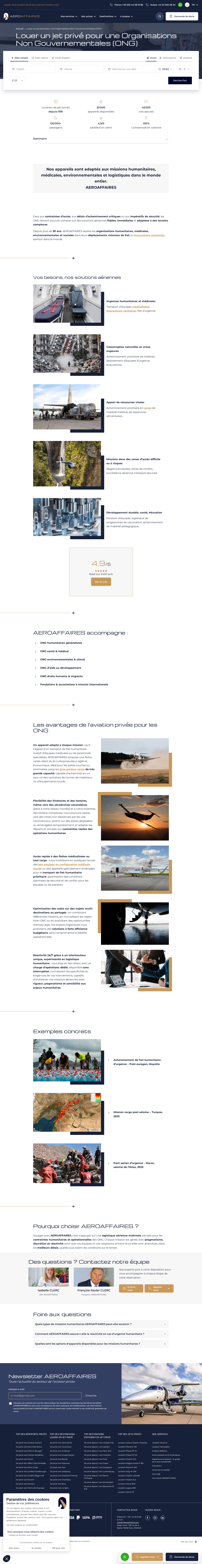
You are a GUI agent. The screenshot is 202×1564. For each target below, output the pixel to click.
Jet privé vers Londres (59, 1488)
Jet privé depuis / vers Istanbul (97, 1447)
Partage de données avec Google (23, 1535)
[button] (182, 16)
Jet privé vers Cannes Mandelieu (30, 1455)
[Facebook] (147, 1518)
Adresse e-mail (16, 1389)
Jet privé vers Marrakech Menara (63, 1475)
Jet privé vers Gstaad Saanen (62, 1455)
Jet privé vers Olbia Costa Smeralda (31, 1463)
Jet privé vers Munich (25, 1480)
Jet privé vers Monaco (25, 1484)
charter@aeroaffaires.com (128, 1522)
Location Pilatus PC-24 (127, 1455)
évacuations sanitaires (149, 235)
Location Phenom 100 (127, 1447)
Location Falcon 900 (126, 1484)
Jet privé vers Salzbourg (60, 1471)
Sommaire (40, 138)
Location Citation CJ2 (127, 1459)
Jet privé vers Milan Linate (27, 1467)
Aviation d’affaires (159, 1451)
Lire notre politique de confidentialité (22, 1525)
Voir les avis (101, 581)
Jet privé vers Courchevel (60, 1447)
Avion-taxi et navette (161, 1470)
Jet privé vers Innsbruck (60, 1451)
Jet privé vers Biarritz (59, 1459)
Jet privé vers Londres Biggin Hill (30, 1475)
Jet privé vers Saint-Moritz (61, 1443)
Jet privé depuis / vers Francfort (97, 1455)
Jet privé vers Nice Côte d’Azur (29, 1447)
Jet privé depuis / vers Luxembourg (99, 1471)
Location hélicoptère (161, 1447)
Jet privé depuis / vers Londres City (99, 1443)
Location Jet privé (159, 1443)
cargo (147, 408)
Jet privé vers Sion (57, 1467)
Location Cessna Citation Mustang (132, 1443)
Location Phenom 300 (127, 1467)
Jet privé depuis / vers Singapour (98, 1467)
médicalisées (140, 306)
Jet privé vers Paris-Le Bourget (29, 1451)
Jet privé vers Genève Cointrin (29, 1443)
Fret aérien (156, 1466)
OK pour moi (58, 1548)
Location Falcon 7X (126, 1492)
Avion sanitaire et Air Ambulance (166, 1455)
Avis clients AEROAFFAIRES (164, 1478)
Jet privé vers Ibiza (58, 1484)
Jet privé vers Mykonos (60, 1463)
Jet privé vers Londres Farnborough (31, 1471)
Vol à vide (156, 1474)
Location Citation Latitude (129, 1475)
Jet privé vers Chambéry (60, 1480)
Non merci (14, 1548)
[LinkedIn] (187, 5)
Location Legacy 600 (127, 1488)
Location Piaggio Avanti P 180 (130, 1463)
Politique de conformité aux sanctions (73, 1541)
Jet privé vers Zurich (24, 1459)
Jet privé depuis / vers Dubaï (96, 1463)
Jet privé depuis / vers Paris (95, 1459)
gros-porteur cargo (72, 769)
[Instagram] (155, 1518)
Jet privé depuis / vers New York (97, 1451)
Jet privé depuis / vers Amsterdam (98, 1482)
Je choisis (36, 1548)
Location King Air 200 (127, 1471)
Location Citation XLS (127, 1480)
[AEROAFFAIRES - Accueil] (21, 16)
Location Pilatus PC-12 (127, 1451)
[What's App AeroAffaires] (180, 5)
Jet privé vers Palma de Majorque (30, 1488)
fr (193, 4)
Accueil (20, 28)
